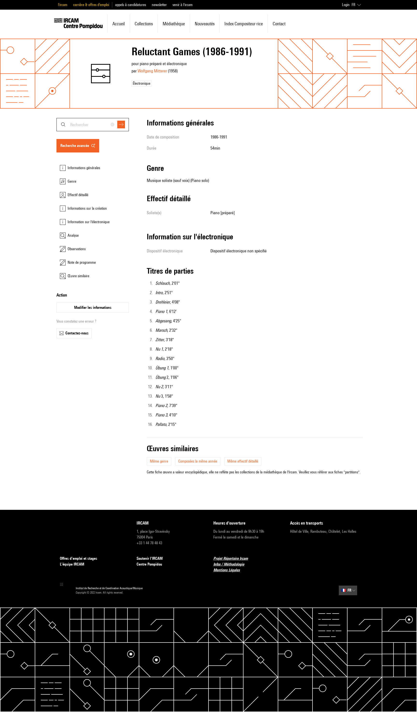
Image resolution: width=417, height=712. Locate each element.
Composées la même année (197, 461)
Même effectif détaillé (242, 461)
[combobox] (92, 124)
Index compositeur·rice (243, 23)
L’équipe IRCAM (72, 564)
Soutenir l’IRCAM (150, 558)
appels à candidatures (130, 4)
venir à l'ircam (183, 4)
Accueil (118, 23)
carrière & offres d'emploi (91, 4)
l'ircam (62, 4)
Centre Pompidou (149, 564)
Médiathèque (174, 23)
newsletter (159, 4)
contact (279, 23)
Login (346, 4)
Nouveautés (205, 23)
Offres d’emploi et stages (78, 558)
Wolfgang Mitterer (152, 70)
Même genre (159, 461)
